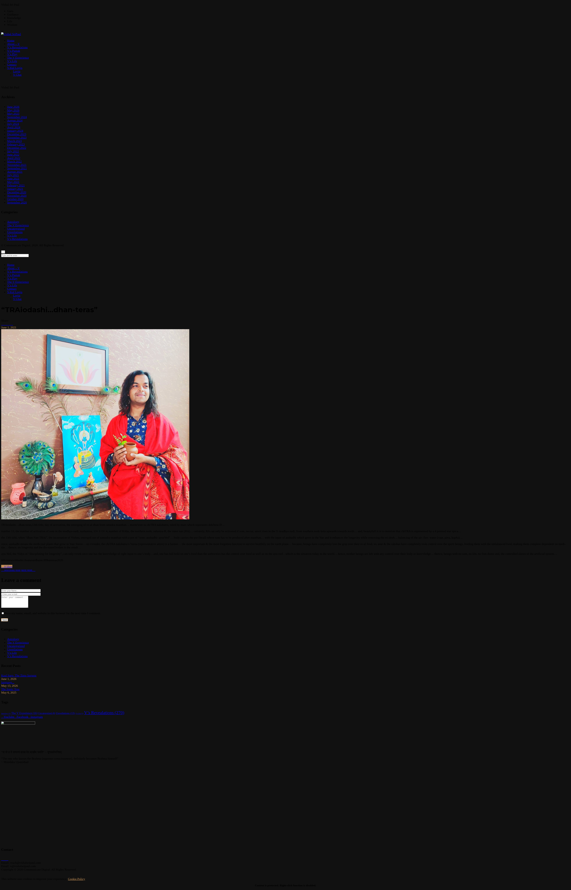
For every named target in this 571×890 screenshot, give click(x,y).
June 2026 (13, 106)
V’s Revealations (17, 238)
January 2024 (15, 130)
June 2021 (13, 178)
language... (7, 682)
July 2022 (13, 151)
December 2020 (16, 192)
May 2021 (13, 182)
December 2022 (16, 147)
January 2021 (15, 188)
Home (10, 264)
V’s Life (12, 285)
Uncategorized (16, 228)
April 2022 (13, 158)
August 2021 (14, 171)
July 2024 (13, 123)
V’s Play (12, 278)
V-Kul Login (14, 292)
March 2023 (14, 141)
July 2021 (13, 175)
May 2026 (13, 110)
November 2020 (16, 195)
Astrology (13, 221)
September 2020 (17, 202)
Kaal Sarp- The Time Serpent (18, 675)
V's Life (12, 235)
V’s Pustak (13, 275)
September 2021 (17, 168)
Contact (12, 288)
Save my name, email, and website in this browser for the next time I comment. (53, 613)
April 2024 (13, 127)
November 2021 (16, 164)
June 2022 (13, 154)
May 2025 (13, 113)
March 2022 (14, 161)
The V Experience (18, 225)
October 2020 (15, 199)
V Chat (17, 298)
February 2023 (16, 144)
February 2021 (16, 185)
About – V (13, 268)
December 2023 (16, 134)
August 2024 (14, 120)
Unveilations (15, 232)
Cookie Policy (76, 878)
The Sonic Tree (10, 689)
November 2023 (16, 137)
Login (16, 295)
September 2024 (17, 117)
